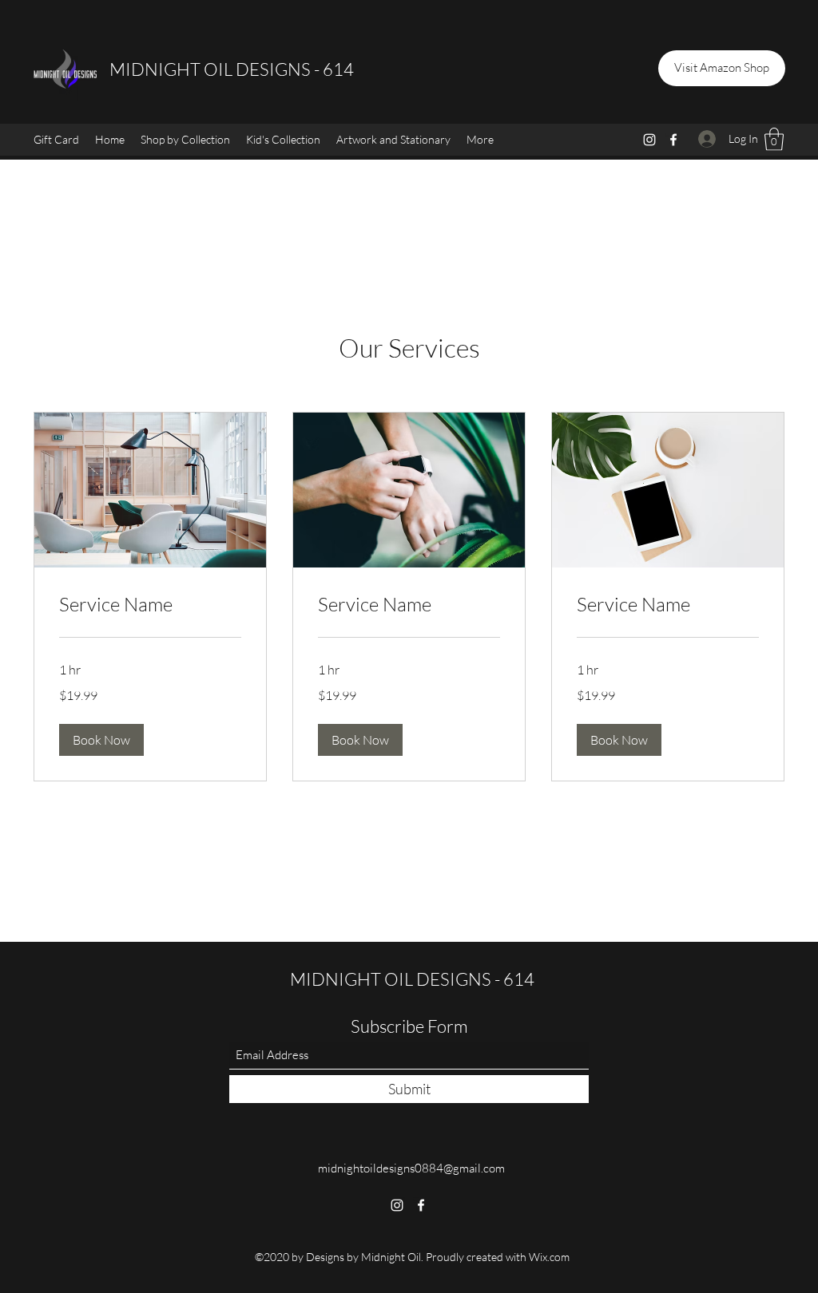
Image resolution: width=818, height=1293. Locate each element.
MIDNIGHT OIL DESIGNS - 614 (231, 69)
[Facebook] (673, 140)
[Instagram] (649, 140)
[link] (150, 605)
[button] (185, 140)
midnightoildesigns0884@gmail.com (411, 1168)
